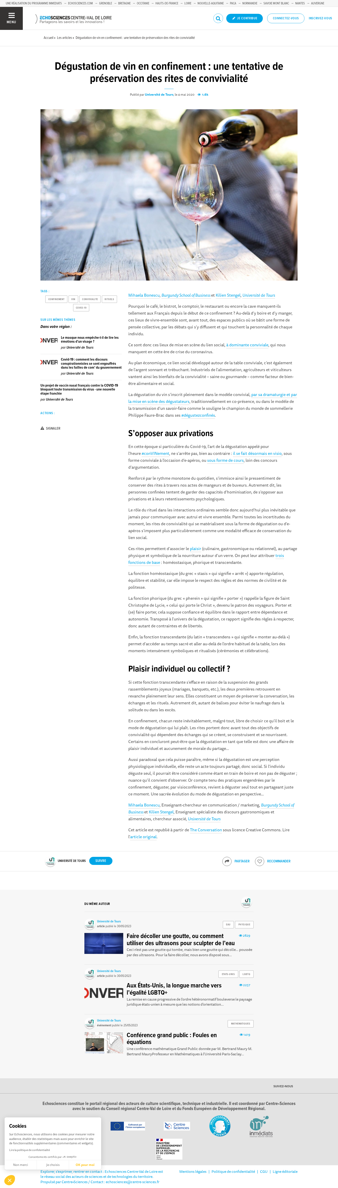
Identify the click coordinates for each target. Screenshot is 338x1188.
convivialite (90, 299)
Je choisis (53, 1164)
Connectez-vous (286, 18)
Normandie (249, 3)
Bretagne (124, 3)
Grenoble (105, 3)
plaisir (195, 548)
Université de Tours (159, 94)
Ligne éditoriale (285, 1171)
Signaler (52, 428)
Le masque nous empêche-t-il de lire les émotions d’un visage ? (90, 339)
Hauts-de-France (166, 3)
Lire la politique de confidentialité (29, 1150)
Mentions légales (192, 1171)
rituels (109, 299)
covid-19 (81, 308)
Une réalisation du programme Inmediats (34, 3)
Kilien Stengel (228, 295)
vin (73, 299)
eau (228, 924)
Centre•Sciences (75, 1182)
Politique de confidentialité (233, 1171)
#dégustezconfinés (198, 415)
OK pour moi (85, 1164)
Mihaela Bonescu (144, 295)
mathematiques (240, 1023)
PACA (233, 3)
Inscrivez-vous (320, 18)
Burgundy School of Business (186, 295)
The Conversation (206, 829)
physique (244, 924)
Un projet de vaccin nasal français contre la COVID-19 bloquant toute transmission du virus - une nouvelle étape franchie (79, 389)
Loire (187, 3)
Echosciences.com (80, 3)
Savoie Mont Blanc (276, 3)
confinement (56, 299)
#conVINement (155, 453)
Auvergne (317, 3)
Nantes (300, 3)
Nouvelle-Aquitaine (211, 3)
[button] (9, 1180)
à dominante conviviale (247, 344)
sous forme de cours (225, 460)
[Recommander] (259, 861)
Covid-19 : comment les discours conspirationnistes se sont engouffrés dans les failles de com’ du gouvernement (91, 363)
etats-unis (228, 974)
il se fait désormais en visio (257, 453)
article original (143, 836)
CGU (264, 1171)
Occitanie (143, 3)
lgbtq (246, 974)
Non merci (20, 1164)
